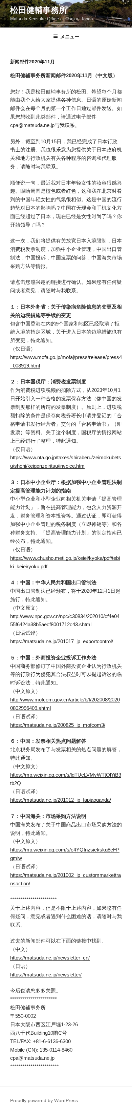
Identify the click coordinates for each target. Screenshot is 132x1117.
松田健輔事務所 (38, 10)
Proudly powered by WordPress (44, 1100)
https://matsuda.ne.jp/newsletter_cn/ (50, 958)
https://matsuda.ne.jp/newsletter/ (46, 974)
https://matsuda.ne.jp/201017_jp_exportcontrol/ (61, 641)
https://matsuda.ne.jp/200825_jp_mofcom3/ (57, 725)
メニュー (69, 36)
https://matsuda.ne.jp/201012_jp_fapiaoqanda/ (60, 800)
